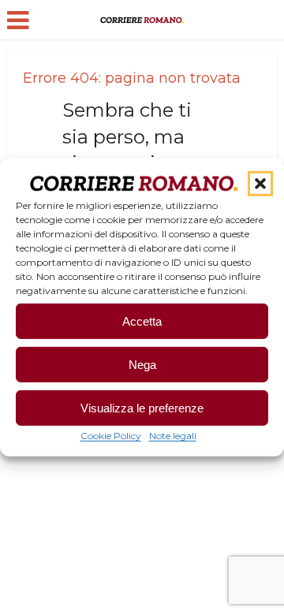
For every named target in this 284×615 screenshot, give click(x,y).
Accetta (142, 321)
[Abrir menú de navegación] (17, 20)
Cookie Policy (110, 436)
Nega (142, 364)
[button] (260, 184)
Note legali (172, 436)
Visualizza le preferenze (142, 408)
